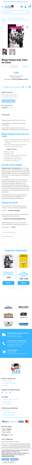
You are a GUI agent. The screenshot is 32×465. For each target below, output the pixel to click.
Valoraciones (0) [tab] (7, 236)
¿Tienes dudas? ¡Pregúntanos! (16, 341)
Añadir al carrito (8, 101)
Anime (13, 227)
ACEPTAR (5, 459)
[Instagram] (10, 392)
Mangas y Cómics (18, 18)
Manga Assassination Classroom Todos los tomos (8, 274)
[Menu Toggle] (3, 7)
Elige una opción (8, 283)
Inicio (3, 18)
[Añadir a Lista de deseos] (3, 257)
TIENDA (9, 18)
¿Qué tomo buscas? (7, 92)
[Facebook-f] (2, 392)
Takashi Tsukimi (12, 149)
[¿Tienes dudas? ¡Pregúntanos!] (3, 343)
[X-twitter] (6, 392)
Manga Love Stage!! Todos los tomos (23, 273)
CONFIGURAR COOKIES (8, 456)
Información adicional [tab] (9, 232)
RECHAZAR (14, 459)
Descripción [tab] (6, 114)
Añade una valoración (25, 66)
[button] (27, 27)
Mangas (4, 20)
